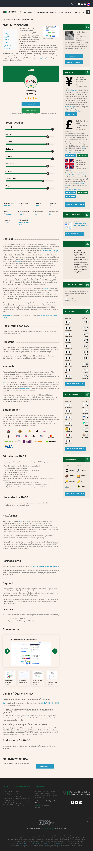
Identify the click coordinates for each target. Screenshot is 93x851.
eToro (18, 794)
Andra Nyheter (44, 766)
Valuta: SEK (70, 155)
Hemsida (30, 104)
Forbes (18, 261)
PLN (57, 703)
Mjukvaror (9, 149)
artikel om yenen (73, 90)
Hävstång (6, 35)
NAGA (4, 382)
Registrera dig (69, 107)
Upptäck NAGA (7, 315)
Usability (8, 186)
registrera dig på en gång (40, 58)
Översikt (6, 33)
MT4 (20, 521)
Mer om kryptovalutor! (74, 448)
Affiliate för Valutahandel (23, 805)
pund (66, 150)
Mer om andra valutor (74, 383)
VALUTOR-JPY (70, 114)
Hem (4, 19)
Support (6, 42)
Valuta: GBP (82, 155)
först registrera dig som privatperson (46, 566)
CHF (52, 703)
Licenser (6, 44)
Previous (7, 651)
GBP (48, 703)
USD (42, 703)
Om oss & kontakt (8, 791)
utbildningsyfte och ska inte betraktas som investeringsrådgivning (40, 843)
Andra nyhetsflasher (74, 204)
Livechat (73, 56)
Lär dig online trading (22, 801)
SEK (83, 148)
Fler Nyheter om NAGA (73, 234)
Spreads (8, 171)
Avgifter (8, 142)
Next (54, 651)
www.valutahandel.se (47, 828)
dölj (15, 31)
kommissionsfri (25, 389)
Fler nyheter (7, 48)
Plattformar (7, 41)
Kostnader (6, 36)
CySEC (27, 716)
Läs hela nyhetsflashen (73, 111)
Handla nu (30, 110)
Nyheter (18, 803)
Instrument (9, 164)
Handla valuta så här (22, 798)
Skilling (18, 791)
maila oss (37, 805)
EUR (45, 703)
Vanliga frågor (8, 46)
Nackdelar (6, 39)
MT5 (26, 521)
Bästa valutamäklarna (13, 19)
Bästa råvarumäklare (74, 493)
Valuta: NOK (70, 192)
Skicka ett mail (73, 62)
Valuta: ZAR (70, 196)
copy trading (47, 288)
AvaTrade (19, 796)
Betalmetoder (10, 178)
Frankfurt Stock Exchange (50, 251)
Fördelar (6, 38)
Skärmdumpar (7, 45)
